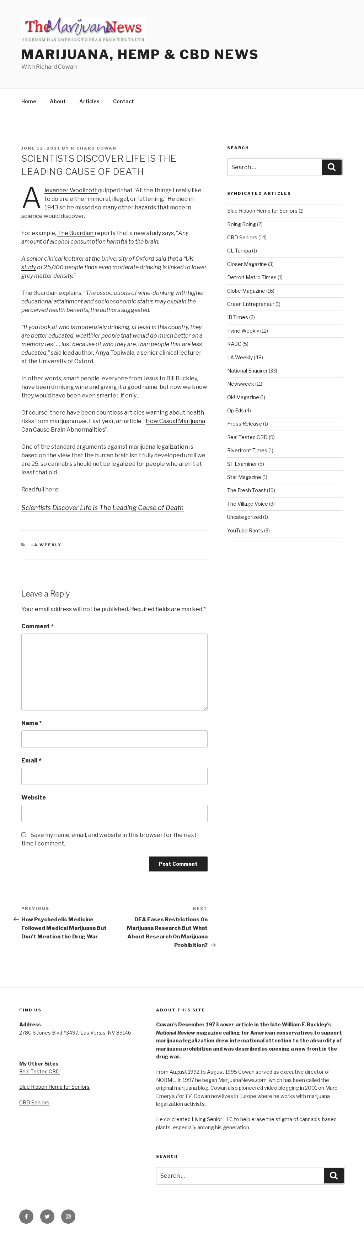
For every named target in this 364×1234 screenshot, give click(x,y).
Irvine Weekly (243, 331)
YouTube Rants (245, 530)
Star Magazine (244, 477)
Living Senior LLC (212, 1119)
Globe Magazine (246, 291)
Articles (89, 101)
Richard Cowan (94, 148)
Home (28, 101)
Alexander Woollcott (71, 190)
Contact (123, 101)
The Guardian (76, 233)
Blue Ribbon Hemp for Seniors (262, 211)
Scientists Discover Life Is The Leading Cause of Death (102, 507)
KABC (234, 344)
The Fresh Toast (246, 490)
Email (31, 760)
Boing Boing (241, 224)
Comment (37, 626)
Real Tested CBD (247, 437)
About (58, 101)
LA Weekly (46, 544)
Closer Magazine (247, 264)
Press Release (244, 424)
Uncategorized (244, 517)
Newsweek (240, 384)
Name (31, 723)
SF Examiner (242, 464)
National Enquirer (247, 371)
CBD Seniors (242, 237)
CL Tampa (239, 251)
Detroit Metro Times (252, 277)
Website (33, 797)
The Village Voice (247, 504)
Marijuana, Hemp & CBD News (140, 54)
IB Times (237, 317)
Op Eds (235, 410)
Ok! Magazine (243, 397)
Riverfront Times (247, 450)
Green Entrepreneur (250, 304)
